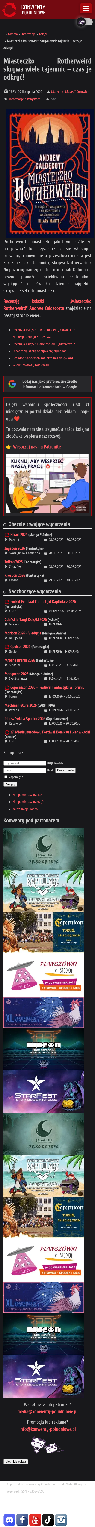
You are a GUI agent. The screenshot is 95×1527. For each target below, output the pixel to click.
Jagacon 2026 (15, 548)
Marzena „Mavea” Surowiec (70, 92)
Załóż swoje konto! (26, 809)
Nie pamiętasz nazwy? (28, 802)
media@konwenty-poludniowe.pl (47, 1411)
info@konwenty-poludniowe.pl (47, 1429)
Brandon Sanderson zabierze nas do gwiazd (43, 358)
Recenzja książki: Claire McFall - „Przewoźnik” (44, 344)
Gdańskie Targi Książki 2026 (26, 619)
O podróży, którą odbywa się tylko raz (39, 351)
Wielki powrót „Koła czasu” (31, 365)
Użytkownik (55, 763)
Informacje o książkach (25, 99)
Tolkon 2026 (14, 562)
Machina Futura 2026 (21, 705)
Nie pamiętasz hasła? (27, 795)
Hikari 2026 (18, 534)
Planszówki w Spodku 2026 (25, 718)
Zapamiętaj (16, 777)
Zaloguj (10, 784)
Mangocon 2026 (16, 673)
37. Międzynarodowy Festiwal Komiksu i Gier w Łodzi (50, 732)
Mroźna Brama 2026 (20, 660)
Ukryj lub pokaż (15, 1461)
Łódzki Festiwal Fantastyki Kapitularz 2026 (43, 601)
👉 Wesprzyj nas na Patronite (33, 446)
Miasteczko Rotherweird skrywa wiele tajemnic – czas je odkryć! (47, 69)
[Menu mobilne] (86, 8)
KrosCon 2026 (15, 575)
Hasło (50, 770)
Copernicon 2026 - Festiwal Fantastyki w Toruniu (47, 687)
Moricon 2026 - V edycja (23, 633)
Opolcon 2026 (20, 646)
